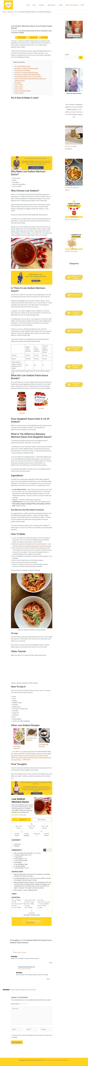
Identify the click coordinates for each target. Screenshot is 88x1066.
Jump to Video (33, 37)
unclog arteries (46, 546)
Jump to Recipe (21, 37)
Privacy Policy (46, 1060)
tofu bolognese (43, 757)
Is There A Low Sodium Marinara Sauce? (26, 72)
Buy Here (22, 413)
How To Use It (19, 88)
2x (47, 850)
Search (67, 54)
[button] (36, 5)
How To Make (19, 84)
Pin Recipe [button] (43, 819)
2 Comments (14, 31)
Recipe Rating (15, 1004)
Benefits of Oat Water (71, 251)
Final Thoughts (19, 93)
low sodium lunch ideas (17, 753)
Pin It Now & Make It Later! (22, 66)
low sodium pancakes (29, 755)
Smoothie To (69, 146)
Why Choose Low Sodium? (22, 70)
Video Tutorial (19, 86)
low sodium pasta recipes (32, 753)
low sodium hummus (32, 757)
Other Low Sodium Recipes (22, 91)
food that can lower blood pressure (29, 546)
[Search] (81, 57)
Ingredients (18, 82)
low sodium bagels (45, 753)
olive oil (14, 499)
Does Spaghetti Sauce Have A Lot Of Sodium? (28, 76)
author (73, 107)
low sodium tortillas (16, 755)
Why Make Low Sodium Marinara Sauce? (26, 68)
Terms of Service (56, 1060)
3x (50, 850)
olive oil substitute (35, 499)
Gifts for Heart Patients (72, 219)
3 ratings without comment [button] (28, 989)
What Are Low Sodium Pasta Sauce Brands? (27, 74)
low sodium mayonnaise (27, 751)
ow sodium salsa (21, 757)
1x (44, 850)
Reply (50, 962)
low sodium (48, 331)
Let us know (30, 922)
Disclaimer (65, 1060)
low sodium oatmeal (42, 755)
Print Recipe (44, 37)
